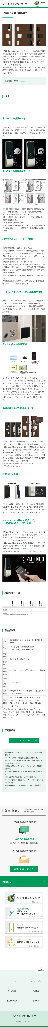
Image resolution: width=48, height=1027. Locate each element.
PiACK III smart (19, 81)
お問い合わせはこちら (23, 869)
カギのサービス (36, 981)
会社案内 (36, 1001)
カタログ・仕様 (24, 740)
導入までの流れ (12, 1001)
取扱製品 (36, 991)
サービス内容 (12, 991)
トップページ (12, 981)
